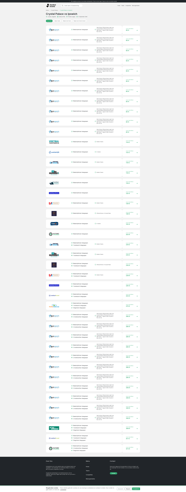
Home (119, 5)
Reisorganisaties (136, 5)
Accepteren (136, 488)
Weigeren (128, 488)
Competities (128, 5)
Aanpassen (120, 488)
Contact (113, 473)
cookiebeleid (63, 489)
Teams (122, 5)
